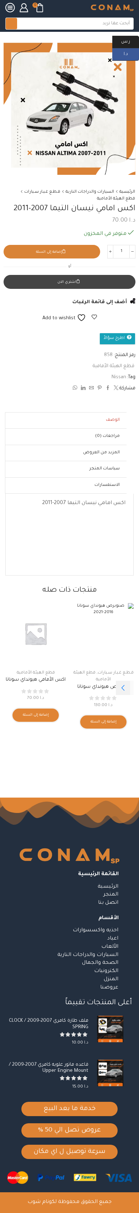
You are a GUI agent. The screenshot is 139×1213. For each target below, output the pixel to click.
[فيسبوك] (108, 389)
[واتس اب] (76, 389)
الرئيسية (127, 192)
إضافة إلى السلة (49, 252)
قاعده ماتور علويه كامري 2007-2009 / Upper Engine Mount (48, 1068)
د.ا (131, 53)
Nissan (119, 377)
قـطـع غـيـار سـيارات (42, 192)
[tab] (113, 420)
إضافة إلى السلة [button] (104, 722)
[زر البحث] (11, 23)
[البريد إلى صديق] (91, 389)
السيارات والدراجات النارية (90, 192)
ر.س (130, 41)
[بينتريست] (100, 389)
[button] (123, 688)
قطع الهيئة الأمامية (116, 199)
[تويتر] (115, 389)
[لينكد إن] (83, 389)
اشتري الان (66, 282)
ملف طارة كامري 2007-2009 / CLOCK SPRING (48, 1024)
